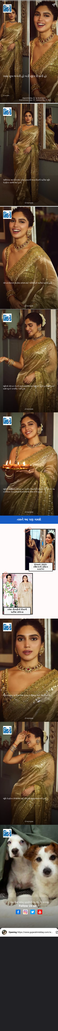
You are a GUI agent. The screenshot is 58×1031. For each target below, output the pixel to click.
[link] (40, 549)
